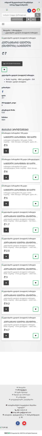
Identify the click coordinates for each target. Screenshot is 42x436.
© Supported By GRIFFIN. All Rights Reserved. (23, 433)
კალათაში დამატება (13, 63)
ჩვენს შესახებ (22, 392)
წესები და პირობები (22, 395)
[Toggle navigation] (3, 24)
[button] (17, 19)
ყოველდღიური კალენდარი (22, 399)
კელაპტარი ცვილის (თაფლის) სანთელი (21, 33)
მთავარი (6, 30)
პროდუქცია (17, 30)
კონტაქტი (22, 397)
